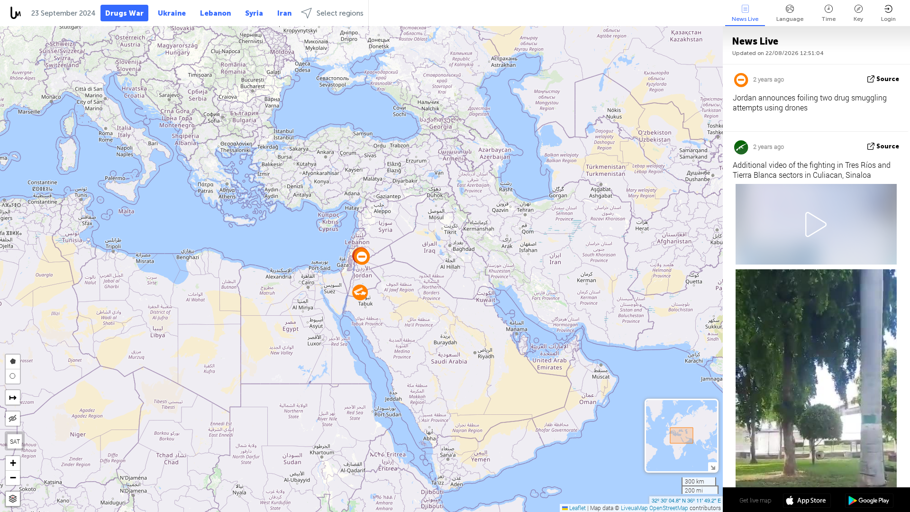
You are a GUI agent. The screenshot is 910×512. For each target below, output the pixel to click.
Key (858, 19)
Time (828, 19)
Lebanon (215, 13)
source (887, 78)
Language (789, 19)
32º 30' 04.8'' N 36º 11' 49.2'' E (686, 500)
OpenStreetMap (668, 508)
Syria (254, 13)
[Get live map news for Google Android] (869, 502)
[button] (362, 256)
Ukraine (172, 13)
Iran (284, 13)
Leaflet (577, 508)
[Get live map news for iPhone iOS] (807, 502)
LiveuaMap (634, 508)
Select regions (340, 13)
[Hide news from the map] (13, 418)
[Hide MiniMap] (712, 466)
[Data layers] (13, 499)
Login (888, 19)
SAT (15, 441)
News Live (745, 19)
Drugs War (124, 13)
